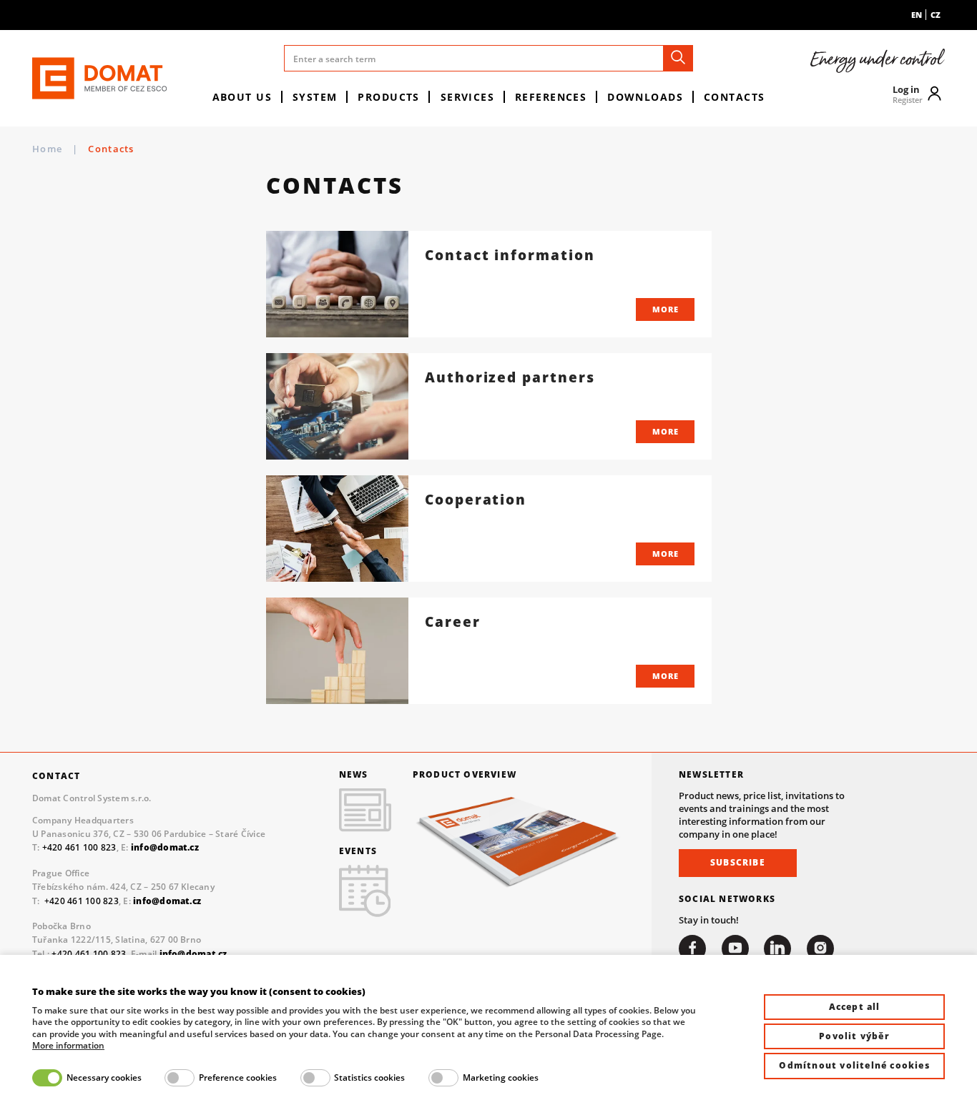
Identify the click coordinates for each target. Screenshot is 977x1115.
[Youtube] (735, 948)
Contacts (734, 97)
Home (47, 149)
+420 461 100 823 (79, 847)
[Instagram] (820, 948)
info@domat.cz (167, 901)
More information (68, 1045)
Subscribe (737, 862)
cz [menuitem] (936, 14)
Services (468, 97)
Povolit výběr (854, 1036)
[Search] (678, 58)
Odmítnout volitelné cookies (854, 1065)
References (550, 97)
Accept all (854, 1007)
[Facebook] (692, 948)
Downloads (645, 97)
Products (389, 97)
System (315, 97)
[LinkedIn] (777, 948)
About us (242, 97)
